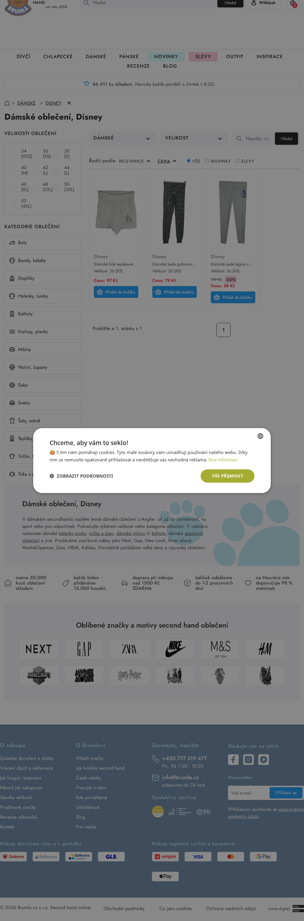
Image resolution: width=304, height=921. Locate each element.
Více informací (223, 460)
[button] (81, 476)
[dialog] (152, 460)
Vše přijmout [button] (227, 476)
